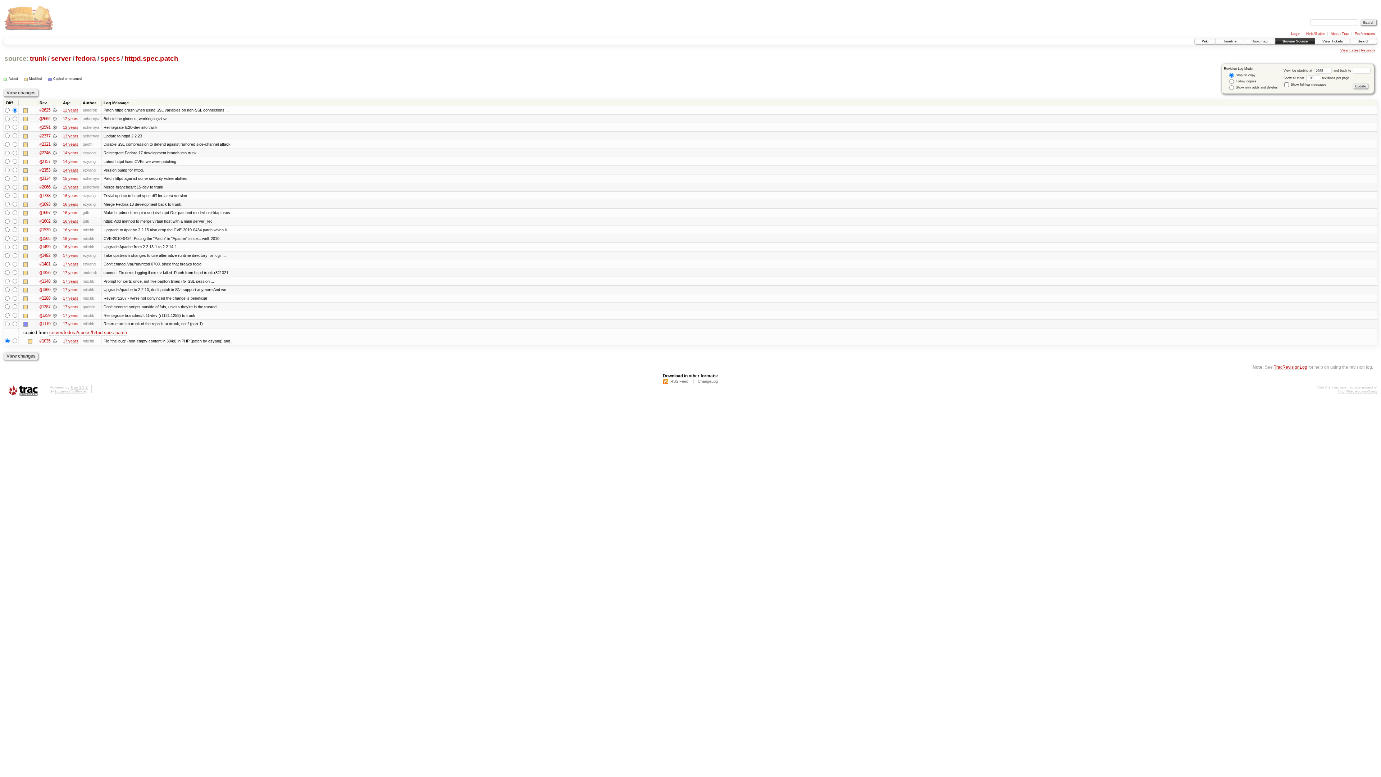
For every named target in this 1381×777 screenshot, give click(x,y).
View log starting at (1298, 70)
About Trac (1340, 34)
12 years (70, 110)
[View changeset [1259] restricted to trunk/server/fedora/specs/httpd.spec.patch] (55, 315)
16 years (70, 196)
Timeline (1230, 41)
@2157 (45, 161)
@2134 (45, 178)
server (61, 58)
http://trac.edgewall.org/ (1357, 391)
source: (16, 58)
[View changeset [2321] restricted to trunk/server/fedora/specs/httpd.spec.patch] (55, 144)
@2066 (45, 187)
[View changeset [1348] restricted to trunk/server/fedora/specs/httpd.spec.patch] (55, 281)
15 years (70, 178)
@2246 (45, 152)
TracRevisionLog (1290, 367)
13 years (70, 136)
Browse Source (1295, 41)
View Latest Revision (1357, 50)
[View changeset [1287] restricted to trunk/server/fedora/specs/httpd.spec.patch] (55, 306)
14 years (70, 144)
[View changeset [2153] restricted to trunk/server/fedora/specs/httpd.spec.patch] (55, 170)
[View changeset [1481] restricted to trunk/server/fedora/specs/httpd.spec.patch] (55, 264)
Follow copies (1245, 81)
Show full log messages (1308, 84)
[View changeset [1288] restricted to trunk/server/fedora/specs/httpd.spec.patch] (55, 298)
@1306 (45, 289)
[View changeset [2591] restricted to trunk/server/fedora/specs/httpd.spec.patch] (55, 127)
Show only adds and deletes (1256, 87)
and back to (1343, 70)
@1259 (45, 315)
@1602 (45, 221)
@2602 (45, 118)
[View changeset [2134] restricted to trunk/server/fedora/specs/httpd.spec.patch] (55, 178)
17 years (70, 255)
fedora (86, 58)
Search (1363, 41)
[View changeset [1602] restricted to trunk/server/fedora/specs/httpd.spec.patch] (55, 221)
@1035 (45, 341)
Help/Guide (1315, 34)
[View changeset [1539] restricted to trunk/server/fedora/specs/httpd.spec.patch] (55, 229)
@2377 (45, 135)
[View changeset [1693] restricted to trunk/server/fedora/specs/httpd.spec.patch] (55, 204)
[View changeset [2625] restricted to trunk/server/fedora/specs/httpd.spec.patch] (55, 110)
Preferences (1365, 34)
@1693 (45, 204)
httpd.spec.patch (151, 58)
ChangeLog (708, 381)
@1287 (45, 306)
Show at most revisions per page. (1317, 78)
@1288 (45, 298)
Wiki (1205, 41)
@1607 (45, 212)
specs (110, 58)
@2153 (45, 170)
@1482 (45, 255)
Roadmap (1260, 41)
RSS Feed (679, 381)
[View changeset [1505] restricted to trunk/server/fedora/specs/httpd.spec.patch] (55, 238)
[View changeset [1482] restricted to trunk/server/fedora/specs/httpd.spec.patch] (55, 255)
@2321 (45, 144)
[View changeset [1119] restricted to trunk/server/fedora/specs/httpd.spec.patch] (55, 323)
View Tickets (1332, 41)
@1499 (45, 246)
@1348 (45, 281)
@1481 (45, 264)
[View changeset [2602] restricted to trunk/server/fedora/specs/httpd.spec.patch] (55, 118)
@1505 (45, 238)
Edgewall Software (70, 391)
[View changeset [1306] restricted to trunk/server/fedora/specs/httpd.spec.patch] (55, 289)
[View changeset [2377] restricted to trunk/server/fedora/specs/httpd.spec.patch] (55, 135)
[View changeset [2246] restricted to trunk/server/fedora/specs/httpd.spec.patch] (55, 152)
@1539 (45, 229)
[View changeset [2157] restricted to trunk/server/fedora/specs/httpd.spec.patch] (55, 161)
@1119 (45, 323)
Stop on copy (1245, 75)
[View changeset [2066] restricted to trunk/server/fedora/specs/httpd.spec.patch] (55, 187)
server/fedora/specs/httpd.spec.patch (88, 332)
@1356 (45, 272)
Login (1295, 34)
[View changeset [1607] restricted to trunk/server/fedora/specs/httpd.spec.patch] (55, 212)
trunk (38, 58)
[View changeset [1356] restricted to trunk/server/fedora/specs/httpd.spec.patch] (55, 272)
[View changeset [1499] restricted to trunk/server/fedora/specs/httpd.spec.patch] (55, 246)
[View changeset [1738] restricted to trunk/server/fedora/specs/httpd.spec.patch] (55, 195)
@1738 (45, 195)
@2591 (45, 127)
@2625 (45, 110)
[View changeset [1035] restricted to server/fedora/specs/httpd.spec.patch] (55, 341)
